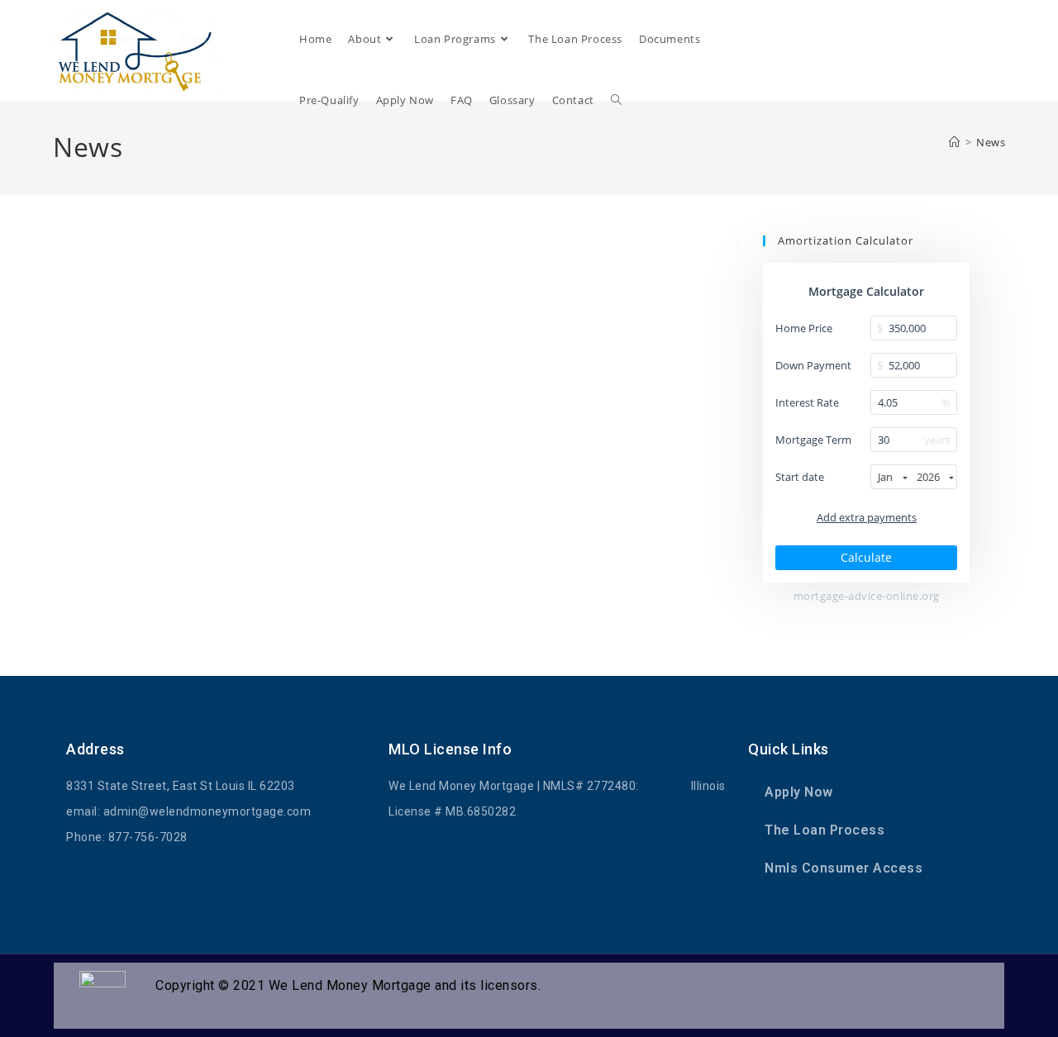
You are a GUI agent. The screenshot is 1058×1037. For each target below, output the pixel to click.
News (990, 142)
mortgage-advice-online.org (867, 596)
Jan (885, 476)
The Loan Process (824, 830)
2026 (928, 476)
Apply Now (799, 792)
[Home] (954, 142)
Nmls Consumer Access (843, 868)
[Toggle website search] (616, 100)
